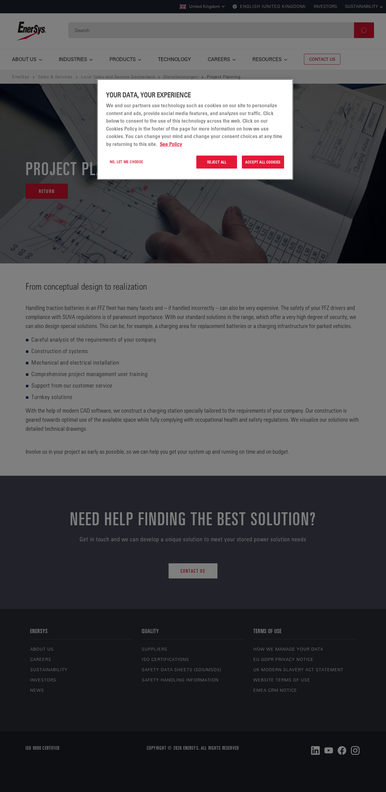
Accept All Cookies (263, 161)
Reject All (216, 161)
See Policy (171, 144)
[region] (195, 129)
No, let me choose (126, 161)
